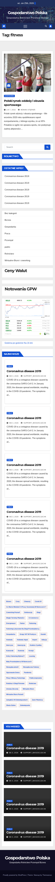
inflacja (44, 640)
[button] (46, 26)
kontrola (21, 651)
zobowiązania (25, 705)
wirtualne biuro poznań (14, 694)
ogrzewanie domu (13, 672)
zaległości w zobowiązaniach (17, 700)
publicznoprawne (35, 678)
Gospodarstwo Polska (27, 12)
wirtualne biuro (28, 689)
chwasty (27, 601)
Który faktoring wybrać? (15, 656)
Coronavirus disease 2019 (17, 176)
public (7, 247)
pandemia (27, 672)
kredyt (31, 651)
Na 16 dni (28, 343)
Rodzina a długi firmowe (15, 683)
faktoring (32, 623)
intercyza (9, 645)
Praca (7, 233)
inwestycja (21, 645)
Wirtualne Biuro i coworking (17, 260)
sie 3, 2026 (14, 376)
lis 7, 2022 (11, 110)
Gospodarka (9, 96)
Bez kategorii (11, 213)
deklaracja (28, 612)
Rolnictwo (9, 254)
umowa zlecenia (12, 689)
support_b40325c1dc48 (34, 376)
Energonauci (10, 623)
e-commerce (33, 618)
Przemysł (9, 240)
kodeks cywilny (36, 645)
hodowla (9, 640)
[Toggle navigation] (25, 26)
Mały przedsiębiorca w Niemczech (18, 662)
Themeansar (47, 875)
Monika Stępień (27, 110)
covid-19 (38, 601)
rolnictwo (32, 683)
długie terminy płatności (15, 618)
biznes (8, 601)
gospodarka (10, 634)
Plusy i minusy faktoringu (15, 678)
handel (43, 634)
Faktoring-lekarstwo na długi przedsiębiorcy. (23, 629)
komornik (9, 651)
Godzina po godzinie (14, 343)
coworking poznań (13, 612)
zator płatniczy (37, 700)
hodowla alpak (22, 640)
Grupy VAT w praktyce (28, 634)
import (34, 640)
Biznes (8, 220)
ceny (18, 601)
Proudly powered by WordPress (15, 875)
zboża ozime (11, 705)
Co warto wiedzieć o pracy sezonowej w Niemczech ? (26, 607)
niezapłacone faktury (31, 667)
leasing (32, 656)
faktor (22, 623)
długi (38, 612)
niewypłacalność (12, 667)
